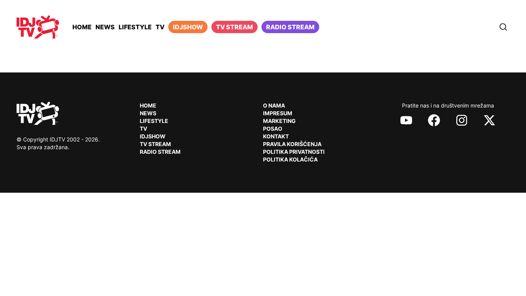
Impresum (277, 113)
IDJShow (153, 136)
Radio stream (290, 27)
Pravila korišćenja (292, 144)
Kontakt (276, 136)
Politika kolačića (290, 159)
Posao (272, 128)
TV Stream (234, 27)
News (105, 27)
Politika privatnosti (294, 151)
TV (160, 27)
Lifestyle (135, 27)
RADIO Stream (160, 151)
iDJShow (188, 27)
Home (82, 27)
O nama (274, 105)
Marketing (279, 121)
